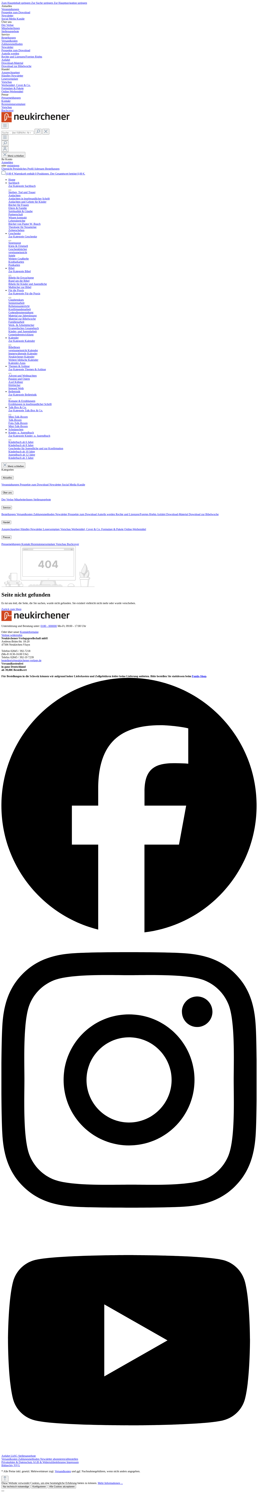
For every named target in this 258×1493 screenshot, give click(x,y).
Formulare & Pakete (112, 529)
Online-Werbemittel (135, 529)
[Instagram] (129, 1225)
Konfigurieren (39, 1486)
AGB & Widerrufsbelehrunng (50, 1462)
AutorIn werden (106, 514)
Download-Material (177, 514)
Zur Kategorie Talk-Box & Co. (25, 410)
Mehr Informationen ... (110, 1483)
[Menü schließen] (9, 190)
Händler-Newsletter (32, 529)
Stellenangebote (42, 499)
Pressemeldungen (11, 544)
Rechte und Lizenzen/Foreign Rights (136, 514)
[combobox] (17, 133)
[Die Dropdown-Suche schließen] (45, 132)
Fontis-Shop (199, 676)
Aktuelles (7, 477)
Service (7, 507)
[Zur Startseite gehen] (36, 121)
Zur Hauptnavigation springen (70, 2)
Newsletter (55, 484)
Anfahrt (161, 514)
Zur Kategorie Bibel (19, 271)
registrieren (13, 165)
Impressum (73, 1462)
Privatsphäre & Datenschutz (17, 1462)
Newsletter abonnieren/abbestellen (59, 1459)
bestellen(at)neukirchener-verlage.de (21, 660)
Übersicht (7, 168)
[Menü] (4, 126)
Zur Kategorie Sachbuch (22, 185)
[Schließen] (2, 1490)
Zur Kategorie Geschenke (22, 236)
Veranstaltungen (10, 484)
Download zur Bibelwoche (204, 514)
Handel (6, 522)
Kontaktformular (29, 631)
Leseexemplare (51, 529)
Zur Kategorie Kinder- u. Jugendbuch (29, 435)
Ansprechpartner (11, 529)
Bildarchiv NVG (10, 1465)
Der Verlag (7, 499)
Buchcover (73, 544)
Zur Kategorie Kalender (21, 340)
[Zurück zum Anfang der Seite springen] (4, 1479)
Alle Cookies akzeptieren (62, 1486)
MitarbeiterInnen (23, 499)
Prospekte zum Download (34, 484)
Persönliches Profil (23, 168)
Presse (6, 537)
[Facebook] (129, 932)
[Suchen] (38, 132)
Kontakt (26, 544)
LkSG (14, 1455)
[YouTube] (129, 1452)
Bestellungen (52, 168)
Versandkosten (24, 514)
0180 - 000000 (49, 625)
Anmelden (7, 162)
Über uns (7, 492)
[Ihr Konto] (4, 149)
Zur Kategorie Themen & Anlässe (27, 369)
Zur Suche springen (42, 2)
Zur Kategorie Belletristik (22, 394)
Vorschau (65, 529)
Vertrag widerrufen (11, 635)
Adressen (39, 168)
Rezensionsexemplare (43, 544)
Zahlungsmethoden (44, 514)
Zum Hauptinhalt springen (16, 2)
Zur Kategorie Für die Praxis (24, 293)
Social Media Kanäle (73, 484)
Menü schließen (16, 156)
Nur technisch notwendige (16, 1486)
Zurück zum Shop (11, 609)
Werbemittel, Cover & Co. (86, 529)
